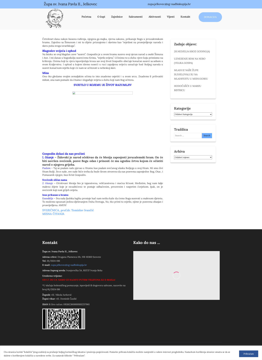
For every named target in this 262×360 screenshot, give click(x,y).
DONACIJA (210, 17)
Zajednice (117, 16)
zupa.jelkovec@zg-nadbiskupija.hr (69, 264)
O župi (101, 16)
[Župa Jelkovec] (54, 18)
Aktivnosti (155, 16)
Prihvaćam (249, 353)
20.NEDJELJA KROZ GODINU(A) (192, 51)
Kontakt (185, 16)
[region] (131, 353)
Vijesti (171, 16)
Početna (86, 16)
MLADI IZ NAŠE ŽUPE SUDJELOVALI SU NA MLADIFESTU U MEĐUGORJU (191, 74)
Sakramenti (136, 16)
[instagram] (209, 4)
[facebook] (203, 4)
